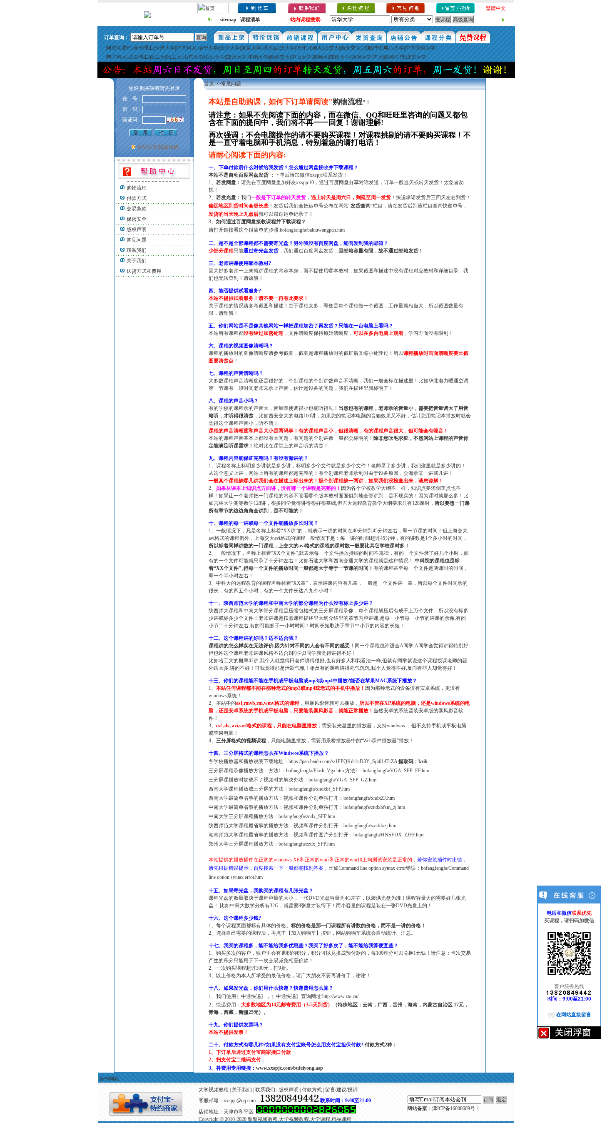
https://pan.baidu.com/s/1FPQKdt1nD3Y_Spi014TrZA (343, 761)
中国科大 (187, 48)
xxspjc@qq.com (240, 1100)
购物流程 (137, 188)
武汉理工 (138, 57)
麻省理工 (143, 48)
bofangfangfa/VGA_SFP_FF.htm (396, 771)
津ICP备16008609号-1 (455, 1108)
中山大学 (301, 57)
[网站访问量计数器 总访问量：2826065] (306, 1112)
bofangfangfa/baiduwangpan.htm (312, 230)
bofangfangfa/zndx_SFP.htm (307, 816)
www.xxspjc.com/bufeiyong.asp (289, 1068)
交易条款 (137, 209)
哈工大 (174, 57)
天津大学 (230, 48)
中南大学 (258, 57)
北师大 (314, 48)
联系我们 (137, 250)
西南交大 (280, 57)
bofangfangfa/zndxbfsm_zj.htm (374, 807)
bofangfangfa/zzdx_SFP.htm (307, 844)
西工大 (157, 57)
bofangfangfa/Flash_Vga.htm (315, 771)
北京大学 (416, 57)
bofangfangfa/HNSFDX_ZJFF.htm (388, 835)
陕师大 (320, 57)
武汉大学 (285, 48)
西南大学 (361, 57)
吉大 (378, 57)
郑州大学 (236, 57)
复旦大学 (251, 48)
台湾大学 (165, 48)
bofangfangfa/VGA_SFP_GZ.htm (342, 780)
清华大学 (208, 48)
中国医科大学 (420, 48)
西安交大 (351, 48)
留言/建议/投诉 (341, 1090)
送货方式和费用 (144, 271)
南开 (301, 48)
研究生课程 (119, 48)
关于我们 (137, 261)
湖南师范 (395, 57)
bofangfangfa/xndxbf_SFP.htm (319, 789)
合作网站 (109, 1079)
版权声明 (137, 229)
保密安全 (137, 219)
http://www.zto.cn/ (340, 996)
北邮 (367, 48)
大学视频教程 (214, 1090)
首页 (209, 84)
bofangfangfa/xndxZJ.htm (369, 798)
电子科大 (117, 57)
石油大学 (215, 57)
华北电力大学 (389, 48)
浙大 (268, 48)
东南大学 (340, 57)
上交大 (331, 48)
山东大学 (193, 57)
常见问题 (137, 240)
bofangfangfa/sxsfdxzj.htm (369, 826)
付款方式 (137, 198)
